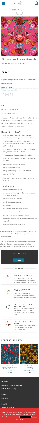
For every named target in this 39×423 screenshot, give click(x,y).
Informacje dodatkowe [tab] (9, 109)
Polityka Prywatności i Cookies (11, 385)
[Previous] (1, 360)
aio (5, 90)
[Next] (38, 360)
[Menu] (3, 3)
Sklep (14, 10)
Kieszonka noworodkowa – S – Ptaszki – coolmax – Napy (10, 368)
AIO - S (25, 10)
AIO (19, 10)
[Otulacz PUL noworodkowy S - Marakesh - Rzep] (29, 354)
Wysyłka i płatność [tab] (8, 113)
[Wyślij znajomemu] (7, 94)
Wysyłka (4, 394)
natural (8, 90)
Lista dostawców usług (8, 389)
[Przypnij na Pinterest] (10, 94)
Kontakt (4, 404)
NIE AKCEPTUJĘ (25, 417)
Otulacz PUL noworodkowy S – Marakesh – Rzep (29, 368)
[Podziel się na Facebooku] (3, 94)
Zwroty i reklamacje (7, 407)
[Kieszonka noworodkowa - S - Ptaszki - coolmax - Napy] (10, 354)
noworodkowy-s (15, 90)
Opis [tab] (2, 105)
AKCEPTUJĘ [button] (15, 417)
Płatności (4, 398)
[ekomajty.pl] (19, 3)
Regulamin (4, 381)
